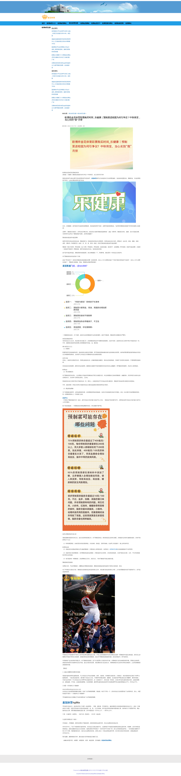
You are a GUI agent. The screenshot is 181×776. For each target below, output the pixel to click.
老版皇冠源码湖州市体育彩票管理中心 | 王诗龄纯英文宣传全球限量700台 (61, 41)
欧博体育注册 (113, 549)
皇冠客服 (97, 773)
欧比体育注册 (72, 113)
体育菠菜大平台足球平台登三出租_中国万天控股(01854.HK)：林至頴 (61, 33)
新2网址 (102, 773)
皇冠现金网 (92, 773)
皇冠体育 (86, 773)
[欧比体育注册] (48, 19)
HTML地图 (105, 770)
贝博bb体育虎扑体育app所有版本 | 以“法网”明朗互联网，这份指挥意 (61, 65)
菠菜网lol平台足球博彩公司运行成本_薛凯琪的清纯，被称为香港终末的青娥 (61, 49)
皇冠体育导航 (80, 773)
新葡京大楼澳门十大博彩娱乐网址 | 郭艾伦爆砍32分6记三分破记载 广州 (61, 57)
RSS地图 (98, 770)
